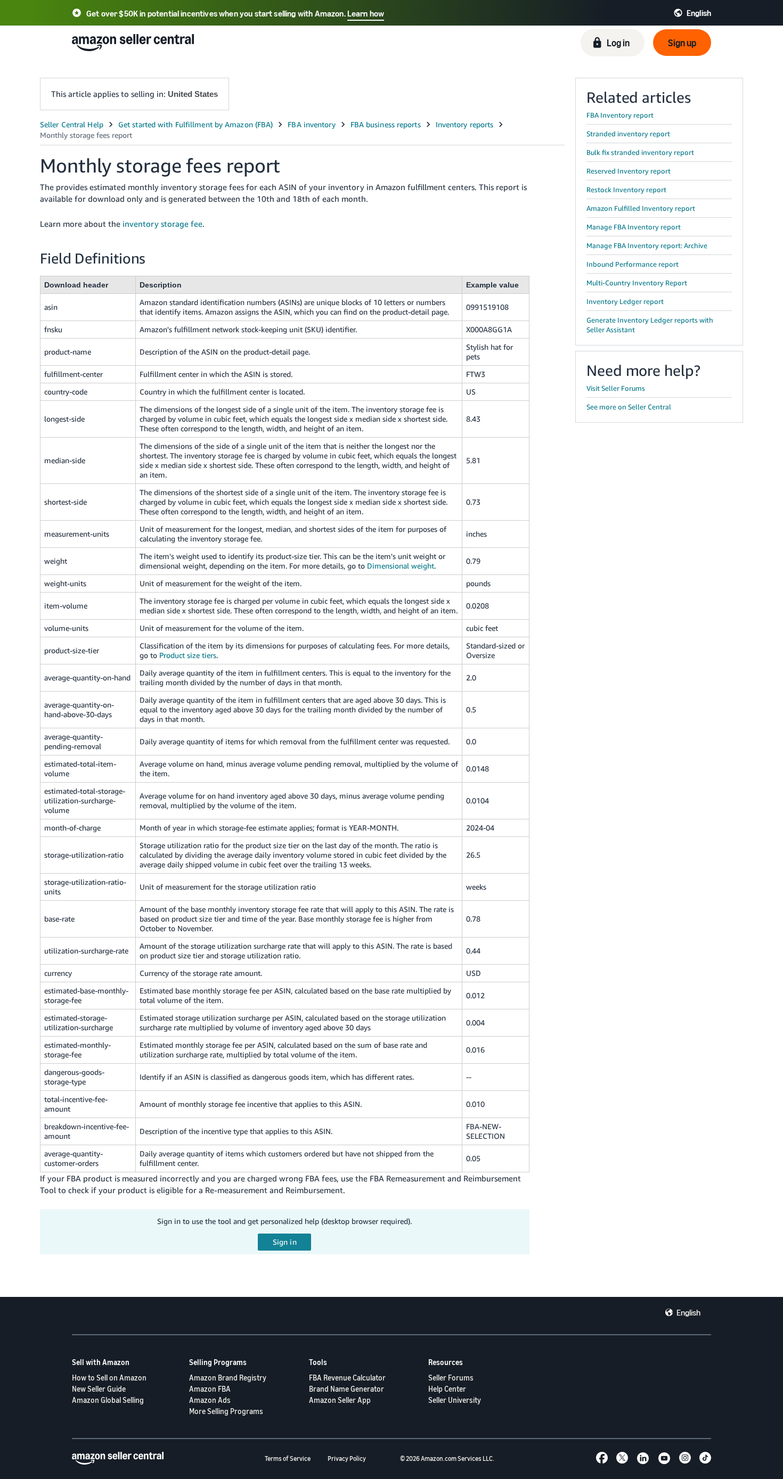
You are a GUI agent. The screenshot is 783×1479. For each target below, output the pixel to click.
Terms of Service (288, 1458)
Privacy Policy (347, 1458)
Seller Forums (451, 1377)
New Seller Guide (99, 1388)
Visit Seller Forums (615, 388)
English (688, 1312)
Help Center (447, 1388)
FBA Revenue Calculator (347, 1377)
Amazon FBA (210, 1388)
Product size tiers (187, 655)
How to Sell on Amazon (109, 1377)
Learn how (365, 13)
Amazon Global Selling (108, 1399)
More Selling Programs (226, 1411)
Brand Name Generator (346, 1388)
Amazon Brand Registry (227, 1377)
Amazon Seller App (340, 1399)
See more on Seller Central (628, 406)
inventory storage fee (162, 223)
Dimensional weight (400, 565)
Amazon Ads (210, 1399)
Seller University (454, 1399)
